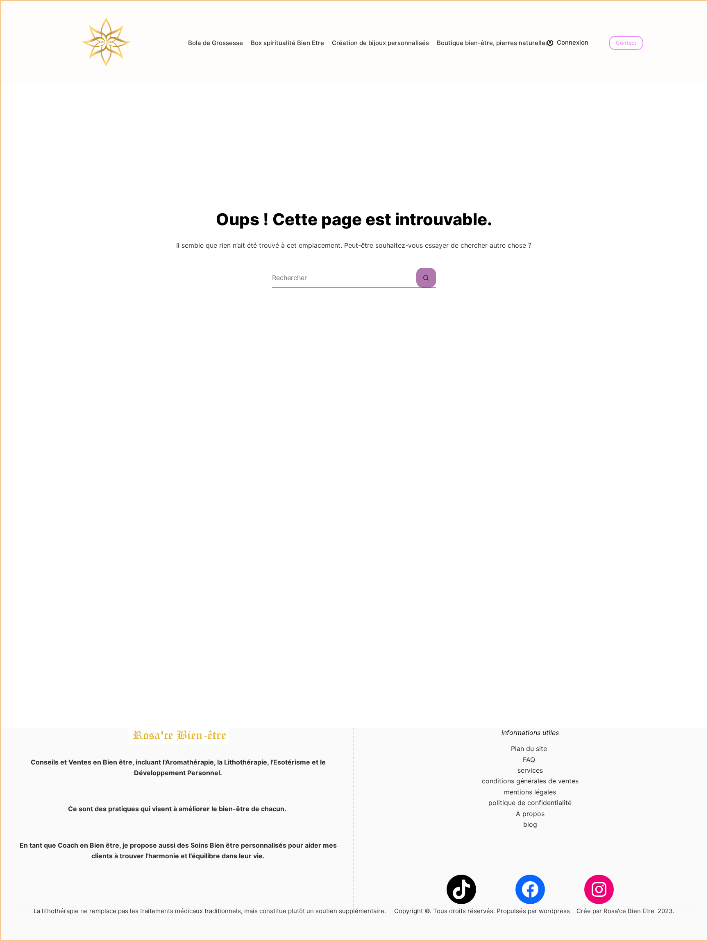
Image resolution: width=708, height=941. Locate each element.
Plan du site (530, 748)
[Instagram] (599, 889)
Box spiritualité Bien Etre (287, 43)
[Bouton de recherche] (426, 277)
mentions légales (530, 792)
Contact (626, 42)
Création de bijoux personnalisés (380, 43)
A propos (530, 814)
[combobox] (344, 277)
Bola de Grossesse (215, 43)
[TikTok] (461, 889)
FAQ (530, 760)
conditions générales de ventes (530, 781)
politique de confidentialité (530, 802)
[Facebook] (530, 889)
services (530, 770)
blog (530, 824)
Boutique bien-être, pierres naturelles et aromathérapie (519, 43)
